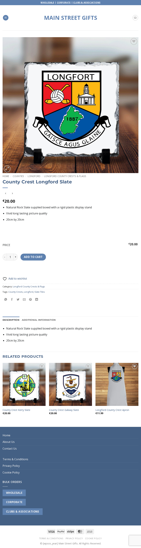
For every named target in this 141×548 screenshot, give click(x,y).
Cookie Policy (11, 472)
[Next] (138, 395)
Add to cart (33, 257)
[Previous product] (12, 193)
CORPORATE (14, 502)
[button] (5, 18)
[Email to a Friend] (24, 299)
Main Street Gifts (70, 17)
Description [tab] (11, 320)
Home (6, 176)
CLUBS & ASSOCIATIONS (22, 511)
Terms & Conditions (15, 459)
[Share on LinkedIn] (37, 299)
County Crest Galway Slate (64, 410)
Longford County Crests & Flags (65, 176)
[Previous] (2, 395)
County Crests (15, 291)
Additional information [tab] (39, 320)
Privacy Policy (11, 466)
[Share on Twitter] (18, 299)
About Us (9, 442)
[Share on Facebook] (12, 299)
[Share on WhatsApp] (6, 299)
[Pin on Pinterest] (30, 299)
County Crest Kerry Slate (16, 410)
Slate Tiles (39, 291)
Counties (18, 176)
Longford (34, 176)
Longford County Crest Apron (112, 410)
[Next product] (5, 193)
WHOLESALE (14, 493)
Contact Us (10, 448)
